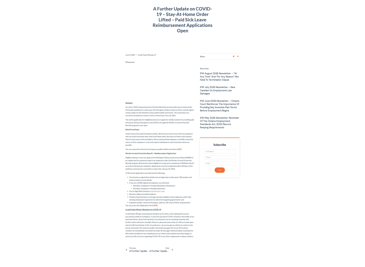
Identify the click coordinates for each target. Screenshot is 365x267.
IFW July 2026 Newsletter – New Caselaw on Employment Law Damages (217, 90)
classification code (158, 191)
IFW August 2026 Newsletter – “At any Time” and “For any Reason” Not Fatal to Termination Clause (219, 76)
